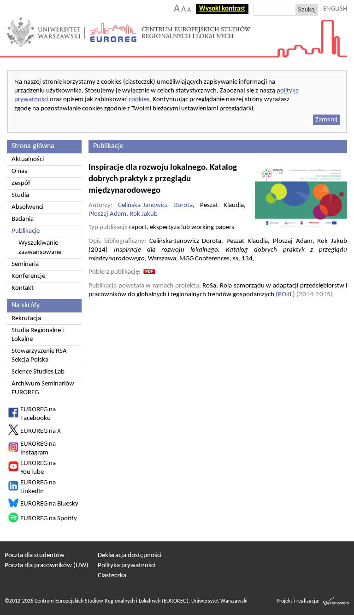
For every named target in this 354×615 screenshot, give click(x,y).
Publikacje (26, 231)
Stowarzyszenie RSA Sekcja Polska (39, 355)
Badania (23, 219)
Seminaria (25, 264)
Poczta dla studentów (35, 555)
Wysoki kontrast (222, 9)
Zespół (21, 183)
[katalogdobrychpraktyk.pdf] (149, 272)
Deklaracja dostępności (129, 555)
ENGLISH (335, 9)
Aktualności (28, 159)
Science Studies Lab (38, 371)
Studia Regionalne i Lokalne (38, 335)
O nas (19, 171)
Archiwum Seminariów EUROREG (43, 388)
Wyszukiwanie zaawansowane (39, 247)
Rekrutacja (26, 318)
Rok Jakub (144, 214)
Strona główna (33, 146)
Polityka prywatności (126, 565)
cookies (139, 99)
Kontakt (23, 288)
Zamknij (326, 119)
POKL (285, 294)
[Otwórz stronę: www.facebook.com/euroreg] (13, 416)
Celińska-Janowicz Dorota (155, 205)
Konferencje (28, 276)
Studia (20, 195)
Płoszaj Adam (107, 214)
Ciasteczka (112, 575)
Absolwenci (27, 207)
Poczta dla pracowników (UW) (46, 565)
